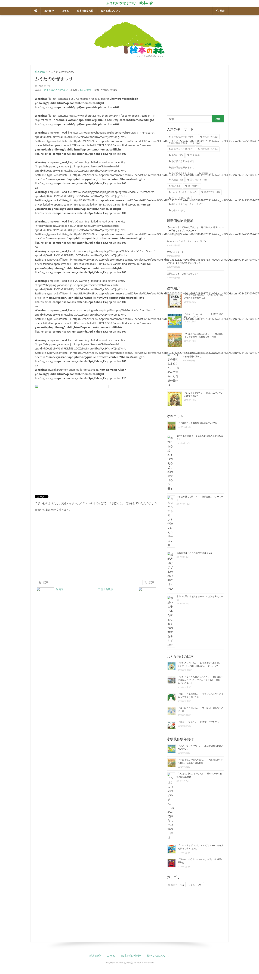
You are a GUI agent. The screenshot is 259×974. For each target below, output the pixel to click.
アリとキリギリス (175, 252)
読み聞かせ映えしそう (185, 142)
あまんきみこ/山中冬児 (56, 90)
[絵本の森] (129, 37)
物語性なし (212, 192)
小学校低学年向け (183, 136)
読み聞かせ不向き (182, 167)
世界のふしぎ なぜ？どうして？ (183, 273)
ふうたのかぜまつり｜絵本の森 (129, 3)
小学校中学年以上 (182, 173)
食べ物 (193, 185)
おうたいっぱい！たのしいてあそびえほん (187, 241)
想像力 (195, 155)
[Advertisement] (96, 549)
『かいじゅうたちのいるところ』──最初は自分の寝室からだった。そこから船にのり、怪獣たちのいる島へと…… (200, 680)
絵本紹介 (49, 10)
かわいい (178, 210)
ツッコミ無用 (180, 198)
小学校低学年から (182, 161)
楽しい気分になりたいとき (187, 204)
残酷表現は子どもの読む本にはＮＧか (194, 553)
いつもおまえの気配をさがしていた (184, 263)
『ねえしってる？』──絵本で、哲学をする (198, 722)
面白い (177, 155)
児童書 (177, 179)
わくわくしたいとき (183, 192)
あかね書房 (85, 90)
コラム (65, 10)
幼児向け (210, 136)
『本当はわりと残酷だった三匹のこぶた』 (198, 422)
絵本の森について (110, 10)
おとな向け (209, 148)
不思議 (207, 173)
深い (175, 185)
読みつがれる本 (182, 148)
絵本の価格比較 (85, 10)
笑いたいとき (199, 179)
